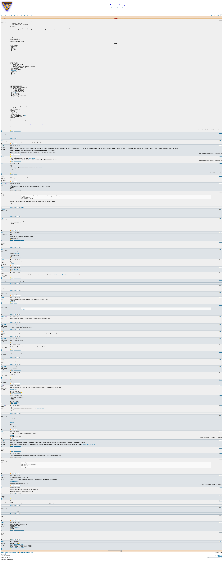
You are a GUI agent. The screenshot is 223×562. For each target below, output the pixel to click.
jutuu (2, 415)
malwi (2, 385)
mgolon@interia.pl (40, 167)
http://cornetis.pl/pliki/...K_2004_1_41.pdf (16, 544)
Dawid (2, 259)
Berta (207, 172)
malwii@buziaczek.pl (13, 389)
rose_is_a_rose (3, 183)
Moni (1, 163)
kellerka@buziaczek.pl (31, 158)
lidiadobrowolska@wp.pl (40, 408)
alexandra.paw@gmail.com (14, 481)
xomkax (2, 522)
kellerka (2, 156)
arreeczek (2, 175)
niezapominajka (3, 316)
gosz (1, 132)
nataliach (2, 507)
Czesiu (2, 145)
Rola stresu (14, 61)
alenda (2, 475)
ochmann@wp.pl (16, 402)
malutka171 (3, 405)
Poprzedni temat (213, 15)
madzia (2, 500)
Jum (1, 395)
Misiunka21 (3, 279)
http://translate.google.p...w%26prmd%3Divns (17, 547)
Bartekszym (3, 515)
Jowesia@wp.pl (12, 301)
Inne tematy (22, 15)
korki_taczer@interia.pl (22, 326)
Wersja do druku (220, 556)
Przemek (2, 541)
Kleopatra (2, 218)
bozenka (2, 453)
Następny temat (219, 15)
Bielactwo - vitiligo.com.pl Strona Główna (7, 15)
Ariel (1, 232)
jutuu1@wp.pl (12, 422)
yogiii (2, 249)
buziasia (2, 297)
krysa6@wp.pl (16, 269)
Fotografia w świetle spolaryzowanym (17, 82)
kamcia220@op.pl (36, 533)
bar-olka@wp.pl (16, 527)
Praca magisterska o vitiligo (28, 15)
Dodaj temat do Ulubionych (218, 555)
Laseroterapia (14, 92)
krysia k (2, 267)
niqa (1, 487)
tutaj (22, 115)
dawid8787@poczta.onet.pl (14, 263)
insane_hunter (3, 324)
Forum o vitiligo (16, 15)
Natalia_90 (2, 304)
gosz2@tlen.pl (17, 136)
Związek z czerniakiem (16, 59)
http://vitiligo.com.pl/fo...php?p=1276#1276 (60, 274)
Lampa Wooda (13, 70)
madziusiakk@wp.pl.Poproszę (29, 503)
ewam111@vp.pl (38, 449)
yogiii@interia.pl (16, 253)
